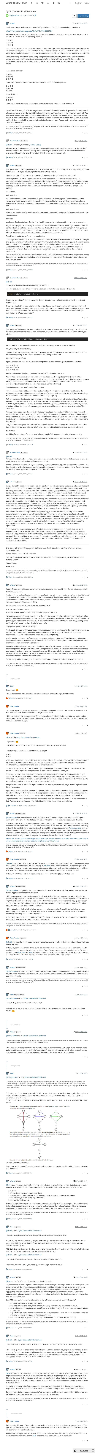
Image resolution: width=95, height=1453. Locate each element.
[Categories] (37, 3)
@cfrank (24, 141)
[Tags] (42, 3)
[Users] (53, 3)
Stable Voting (36, 145)
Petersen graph (75, 828)
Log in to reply (83, 16)
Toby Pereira (14, 706)
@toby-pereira (11, 817)
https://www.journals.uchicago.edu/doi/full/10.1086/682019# (29, 31)
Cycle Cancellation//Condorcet (27, 737)
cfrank (12, 23)
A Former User (15, 141)
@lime (8, 737)
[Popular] (48, 3)
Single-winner (14, 15)
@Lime (23, 733)
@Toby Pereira (21, 813)
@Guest (19, 165)
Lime (11, 686)
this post (47, 866)
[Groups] (59, 3)
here (19, 952)
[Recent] (31, 3)
